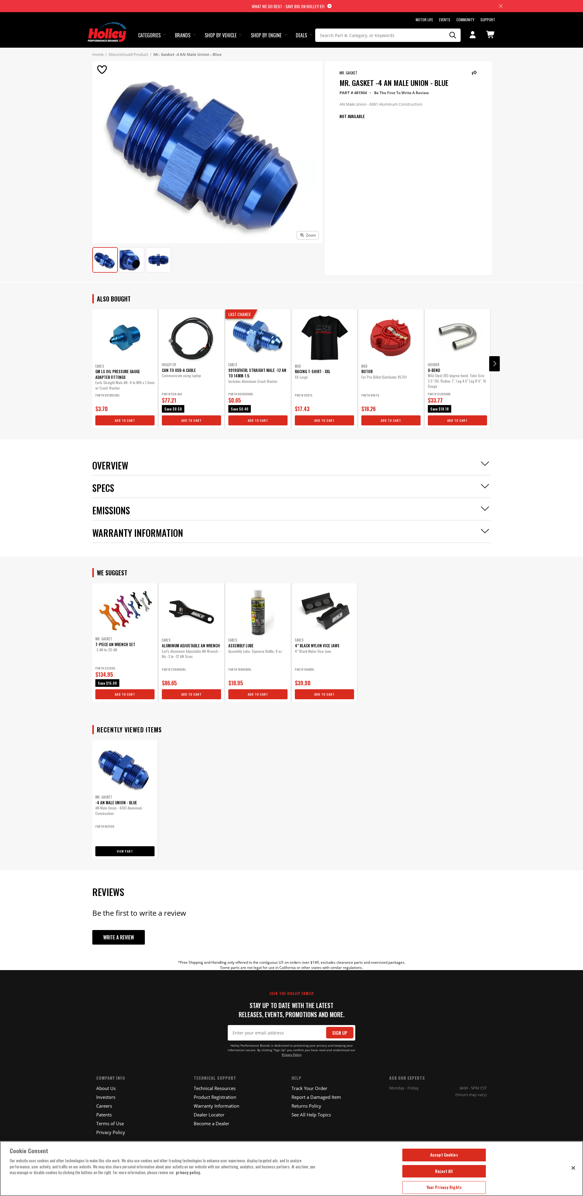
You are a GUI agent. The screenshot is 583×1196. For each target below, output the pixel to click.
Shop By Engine (266, 35)
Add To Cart (125, 420)
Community (465, 19)
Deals (301, 35)
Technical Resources (215, 1088)
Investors (105, 1097)
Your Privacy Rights (444, 1187)
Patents (104, 1115)
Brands (182, 35)
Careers (104, 1106)
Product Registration (215, 1097)
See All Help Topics (311, 1115)
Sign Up (339, 1033)
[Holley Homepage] (108, 26)
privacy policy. (188, 1172)
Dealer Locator (209, 1115)
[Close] (573, 1167)
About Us (106, 1088)
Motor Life (424, 19)
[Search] (453, 35)
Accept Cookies (444, 1155)
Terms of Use (110, 1123)
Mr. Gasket (348, 72)
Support (487, 19)
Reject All (444, 1171)
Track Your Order (309, 1088)
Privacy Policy (292, 1055)
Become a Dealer (211, 1123)
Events (444, 19)
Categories (149, 35)
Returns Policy (306, 1106)
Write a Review (118, 937)
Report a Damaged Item (316, 1097)
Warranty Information (216, 1106)
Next (494, 363)
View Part (125, 851)
